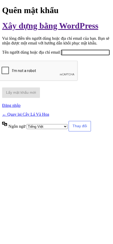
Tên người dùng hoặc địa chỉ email (31, 52)
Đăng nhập (11, 105)
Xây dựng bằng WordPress (50, 25)
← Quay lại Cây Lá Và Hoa (25, 114)
